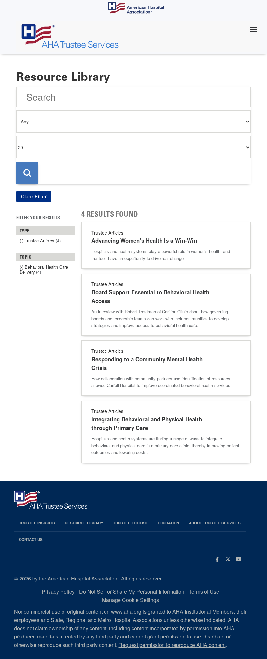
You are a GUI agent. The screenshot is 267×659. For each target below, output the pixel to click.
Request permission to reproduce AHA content (172, 645)
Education (168, 523)
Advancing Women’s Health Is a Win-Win (144, 240)
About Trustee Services (215, 523)
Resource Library (84, 523)
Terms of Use (204, 591)
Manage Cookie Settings (130, 600)
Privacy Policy (58, 591)
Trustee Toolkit (130, 523)
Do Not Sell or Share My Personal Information (131, 591)
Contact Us (31, 539)
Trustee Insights (37, 523)
